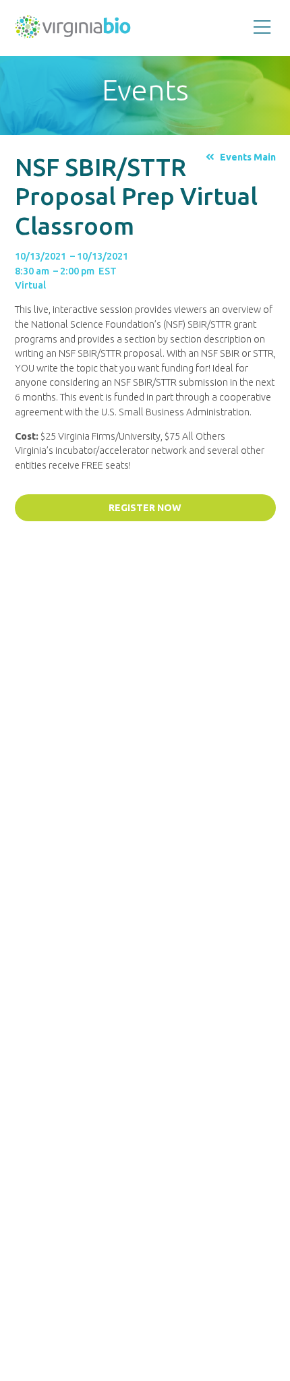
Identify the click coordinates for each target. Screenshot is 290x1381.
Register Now (145, 507)
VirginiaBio (73, 29)
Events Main (247, 157)
